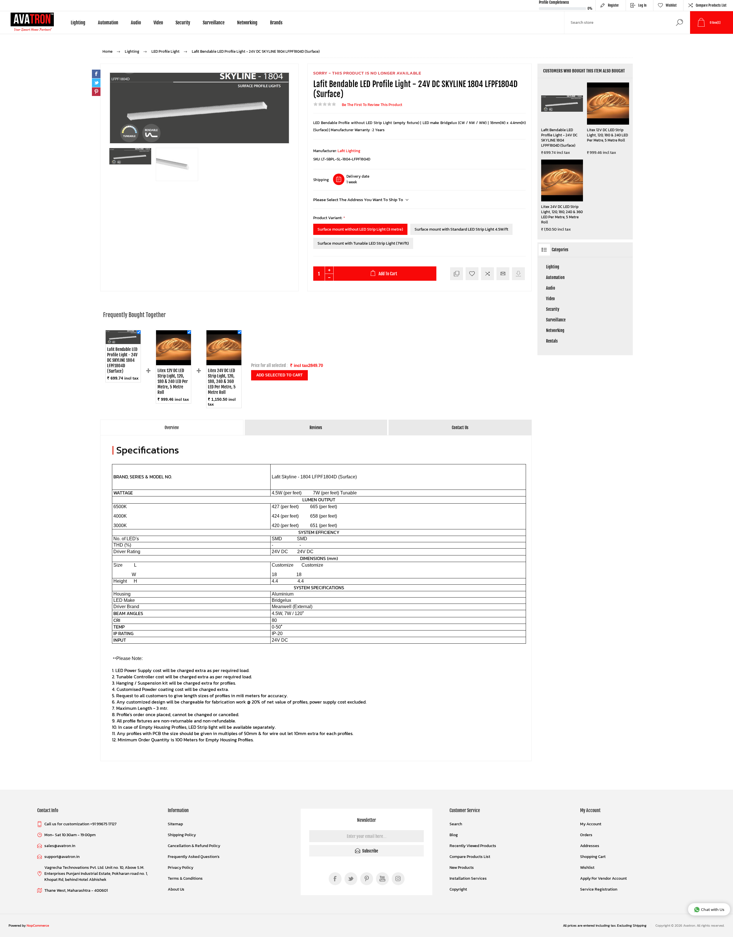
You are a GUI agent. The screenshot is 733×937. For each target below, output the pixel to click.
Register (613, 5)
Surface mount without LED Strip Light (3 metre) (360, 229)
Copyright (458, 889)
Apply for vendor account (603, 878)
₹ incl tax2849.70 (306, 365)
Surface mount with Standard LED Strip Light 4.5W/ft (461, 229)
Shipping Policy (182, 835)
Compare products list (711, 5)
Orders (586, 835)
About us (176, 889)
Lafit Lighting (349, 151)
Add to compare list (487, 273)
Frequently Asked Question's (194, 857)
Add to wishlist (472, 273)
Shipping (321, 179)
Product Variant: (328, 218)
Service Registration (598, 889)
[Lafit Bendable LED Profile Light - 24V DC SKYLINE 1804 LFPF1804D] (123, 342)
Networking (555, 330)
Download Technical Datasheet (518, 273)
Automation (555, 277)
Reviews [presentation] (316, 427)
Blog (454, 835)
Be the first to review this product (372, 104)
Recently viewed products (473, 846)
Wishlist (587, 868)
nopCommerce (38, 925)
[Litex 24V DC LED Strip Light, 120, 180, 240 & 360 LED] (223, 363)
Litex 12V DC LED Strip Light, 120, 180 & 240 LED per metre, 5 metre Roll (607, 135)
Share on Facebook (96, 74)
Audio (550, 288)
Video (550, 298)
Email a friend (502, 273)
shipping (640, 925)
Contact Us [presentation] (460, 427)
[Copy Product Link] (456, 273)
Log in (642, 5)
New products (462, 868)
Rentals (552, 341)
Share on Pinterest (96, 91)
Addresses (589, 846)
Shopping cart (593, 857)
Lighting (552, 266)
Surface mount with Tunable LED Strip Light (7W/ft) (363, 243)
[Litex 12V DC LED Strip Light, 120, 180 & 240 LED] (173, 363)
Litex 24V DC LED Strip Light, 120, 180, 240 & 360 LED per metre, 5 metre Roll (562, 214)
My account (590, 824)
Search (679, 22)
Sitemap (175, 824)
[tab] (172, 427)
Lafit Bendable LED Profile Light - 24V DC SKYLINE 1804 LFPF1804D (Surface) (559, 137)
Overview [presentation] (172, 427)
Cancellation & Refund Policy (194, 846)
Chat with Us (712, 909)
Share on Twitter (96, 82)
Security (552, 309)
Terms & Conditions (185, 878)
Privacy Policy (180, 868)
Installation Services (468, 878)
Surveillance (555, 319)
